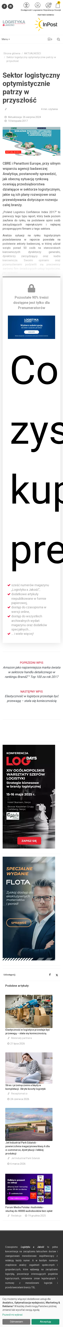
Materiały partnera (21, 1038)
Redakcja (16, 1215)
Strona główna (12, 53)
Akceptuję (45, 1321)
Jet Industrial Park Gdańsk (25, 1158)
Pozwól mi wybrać (12, 1314)
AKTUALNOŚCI (32, 53)
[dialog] (31, 1311)
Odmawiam (16, 1321)
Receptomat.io (19, 1093)
